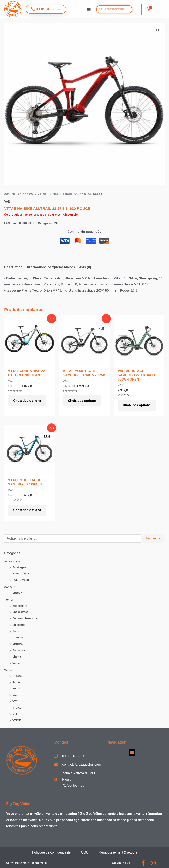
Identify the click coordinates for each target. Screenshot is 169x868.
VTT (15, 713)
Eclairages (19, 567)
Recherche (152, 538)
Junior (16, 682)
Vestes (16, 663)
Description (13, 267)
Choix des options (27, 401)
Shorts (16, 656)
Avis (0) (85, 267)
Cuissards (18, 624)
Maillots (17, 643)
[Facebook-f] (143, 863)
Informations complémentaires (50, 267)
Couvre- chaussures (25, 618)
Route (16, 688)
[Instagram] (153, 863)
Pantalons (18, 650)
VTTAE (16, 720)
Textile (8, 600)
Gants (16, 631)
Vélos (8, 670)
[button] (88, 9)
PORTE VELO (20, 579)
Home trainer (20, 573)
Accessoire (19, 605)
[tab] (13, 267)
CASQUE (9, 587)
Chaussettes (20, 612)
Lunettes (17, 637)
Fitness (17, 675)
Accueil (9, 194)
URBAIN (17, 592)
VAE (15, 694)
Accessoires (12, 561)
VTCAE (16, 707)
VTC (15, 701)
